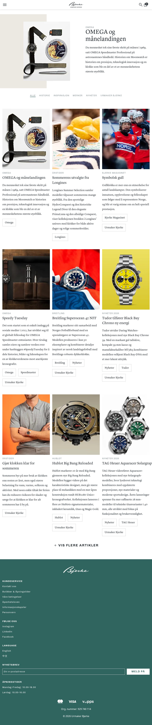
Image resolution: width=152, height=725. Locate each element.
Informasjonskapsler (14, 607)
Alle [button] (33, 95)
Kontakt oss (9, 586)
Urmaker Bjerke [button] (111, 95)
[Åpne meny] (4, 4)
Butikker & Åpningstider (16, 591)
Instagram (8, 626)
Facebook (8, 637)
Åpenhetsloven (11, 602)
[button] (76, 545)
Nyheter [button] (91, 95)
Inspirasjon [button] (61, 95)
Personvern (9, 612)
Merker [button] (78, 95)
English (6, 651)
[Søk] (140, 5)
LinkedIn (7, 631)
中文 (4, 656)
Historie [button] (44, 95)
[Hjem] (76, 5)
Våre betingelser (12, 597)
